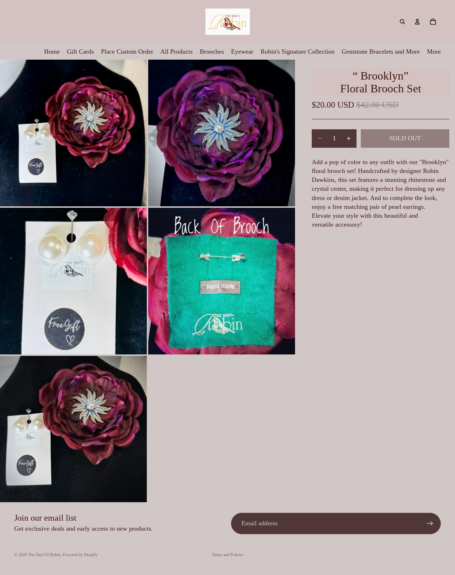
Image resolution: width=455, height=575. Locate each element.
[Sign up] (430, 523)
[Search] (402, 21)
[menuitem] (433, 51)
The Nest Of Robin (44, 554)
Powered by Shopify (80, 554)
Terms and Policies (227, 554)
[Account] (417, 21)
